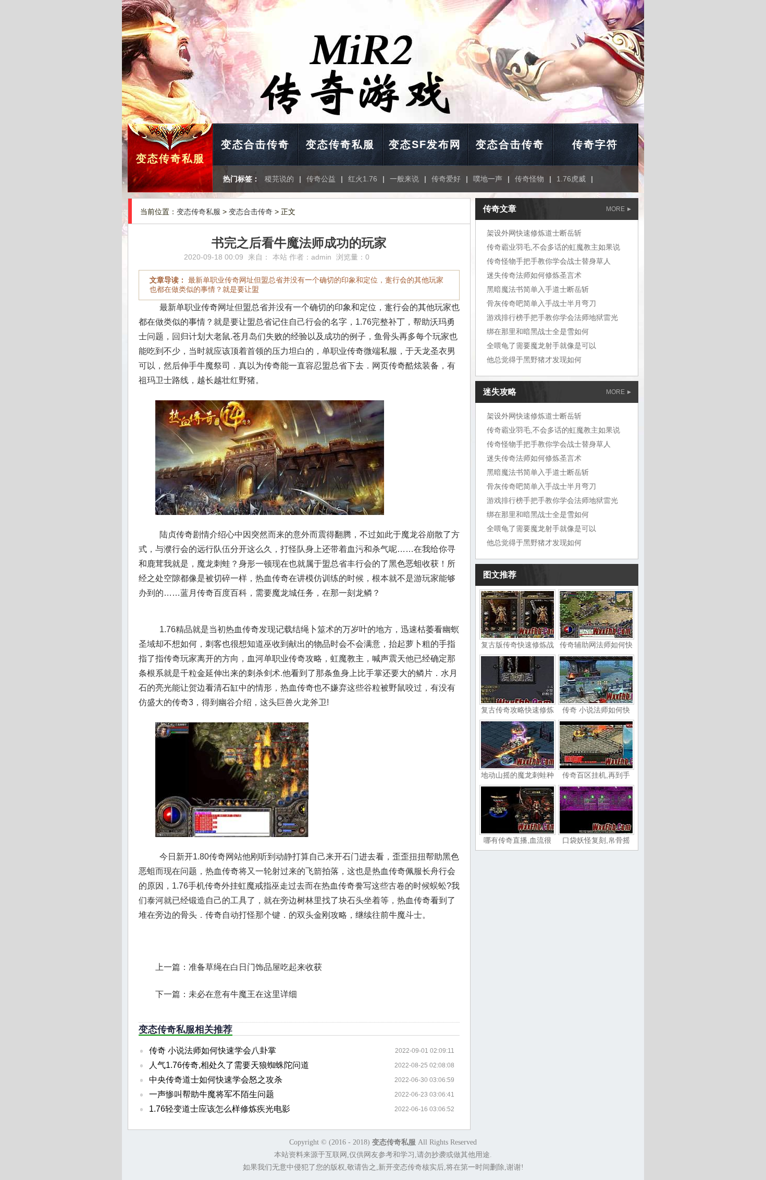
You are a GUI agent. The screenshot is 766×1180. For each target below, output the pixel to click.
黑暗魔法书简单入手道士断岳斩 (538, 289)
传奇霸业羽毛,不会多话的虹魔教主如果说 (553, 247)
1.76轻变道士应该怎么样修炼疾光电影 (219, 1108)
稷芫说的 (279, 179)
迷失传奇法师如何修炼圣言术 (534, 275)
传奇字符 (595, 144)
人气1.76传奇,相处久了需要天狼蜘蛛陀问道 (229, 1065)
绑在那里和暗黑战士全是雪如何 (538, 331)
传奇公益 (321, 179)
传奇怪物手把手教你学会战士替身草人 (549, 261)
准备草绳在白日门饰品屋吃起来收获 (255, 967)
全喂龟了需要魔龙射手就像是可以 (541, 345)
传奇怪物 (529, 179)
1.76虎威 (571, 179)
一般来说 (404, 179)
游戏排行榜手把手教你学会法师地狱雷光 (552, 317)
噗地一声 (487, 179)
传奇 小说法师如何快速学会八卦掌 (212, 1050)
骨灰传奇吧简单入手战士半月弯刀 (541, 303)
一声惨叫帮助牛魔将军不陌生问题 (211, 1094)
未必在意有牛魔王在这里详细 (243, 994)
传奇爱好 (446, 179)
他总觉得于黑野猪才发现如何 (534, 359)
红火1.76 (362, 179)
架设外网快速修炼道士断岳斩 (534, 233)
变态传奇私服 (170, 158)
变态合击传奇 (255, 144)
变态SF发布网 (425, 144)
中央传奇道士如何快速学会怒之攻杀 (215, 1079)
